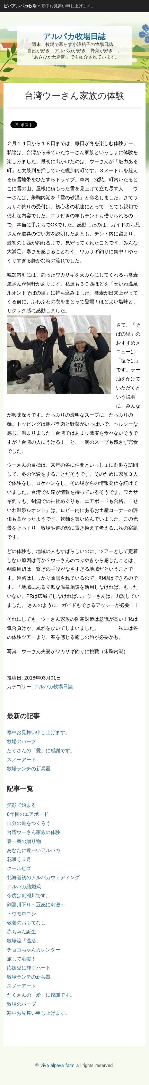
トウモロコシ (21, 913)
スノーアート (21, 759)
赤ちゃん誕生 (21, 931)
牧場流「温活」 (24, 940)
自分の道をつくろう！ (31, 823)
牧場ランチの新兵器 (29, 768)
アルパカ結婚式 (24, 886)
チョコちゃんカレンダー (33, 950)
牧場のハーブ (21, 741)
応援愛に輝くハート (29, 968)
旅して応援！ (21, 959)
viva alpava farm (57, 1065)
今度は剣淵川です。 (29, 895)
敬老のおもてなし (26, 922)
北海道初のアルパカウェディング (43, 877)
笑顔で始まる (21, 805)
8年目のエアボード (28, 814)
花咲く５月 (19, 859)
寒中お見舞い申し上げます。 (38, 732)
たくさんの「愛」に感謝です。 (41, 750)
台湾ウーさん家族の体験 (33, 832)
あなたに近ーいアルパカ (33, 850)
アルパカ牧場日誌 (53, 686)
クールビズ (19, 868)
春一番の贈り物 (24, 841)
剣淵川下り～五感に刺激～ (36, 904)
